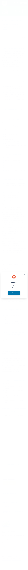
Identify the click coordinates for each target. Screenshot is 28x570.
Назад (14, 292)
